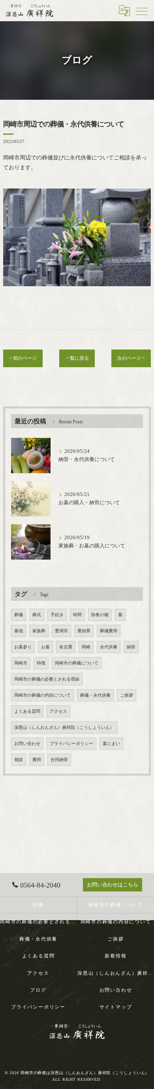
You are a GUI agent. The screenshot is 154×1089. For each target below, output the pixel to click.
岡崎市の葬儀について (76, 663)
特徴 (41, 663)
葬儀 (18, 615)
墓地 (18, 631)
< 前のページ (23, 358)
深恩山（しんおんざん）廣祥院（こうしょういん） (64, 727)
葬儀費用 (108, 631)
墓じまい (111, 743)
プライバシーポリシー (71, 743)
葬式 (36, 615)
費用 (36, 760)
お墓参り (23, 647)
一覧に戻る (77, 358)
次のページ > (131, 358)
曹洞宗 (61, 631)
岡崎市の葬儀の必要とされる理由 (46, 679)
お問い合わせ (27, 743)
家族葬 (38, 631)
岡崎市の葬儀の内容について (42, 695)
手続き (57, 615)
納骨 (131, 647)
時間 (77, 615)
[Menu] (141, 10)
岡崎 (86, 647)
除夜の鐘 (100, 615)
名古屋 (65, 647)
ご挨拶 (126, 695)
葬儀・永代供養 (95, 695)
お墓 (45, 647)
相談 (18, 760)
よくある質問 (27, 711)
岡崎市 (20, 663)
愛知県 (83, 631)
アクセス (58, 711)
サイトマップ (116, 1007)
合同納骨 (59, 760)
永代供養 (108, 647)
